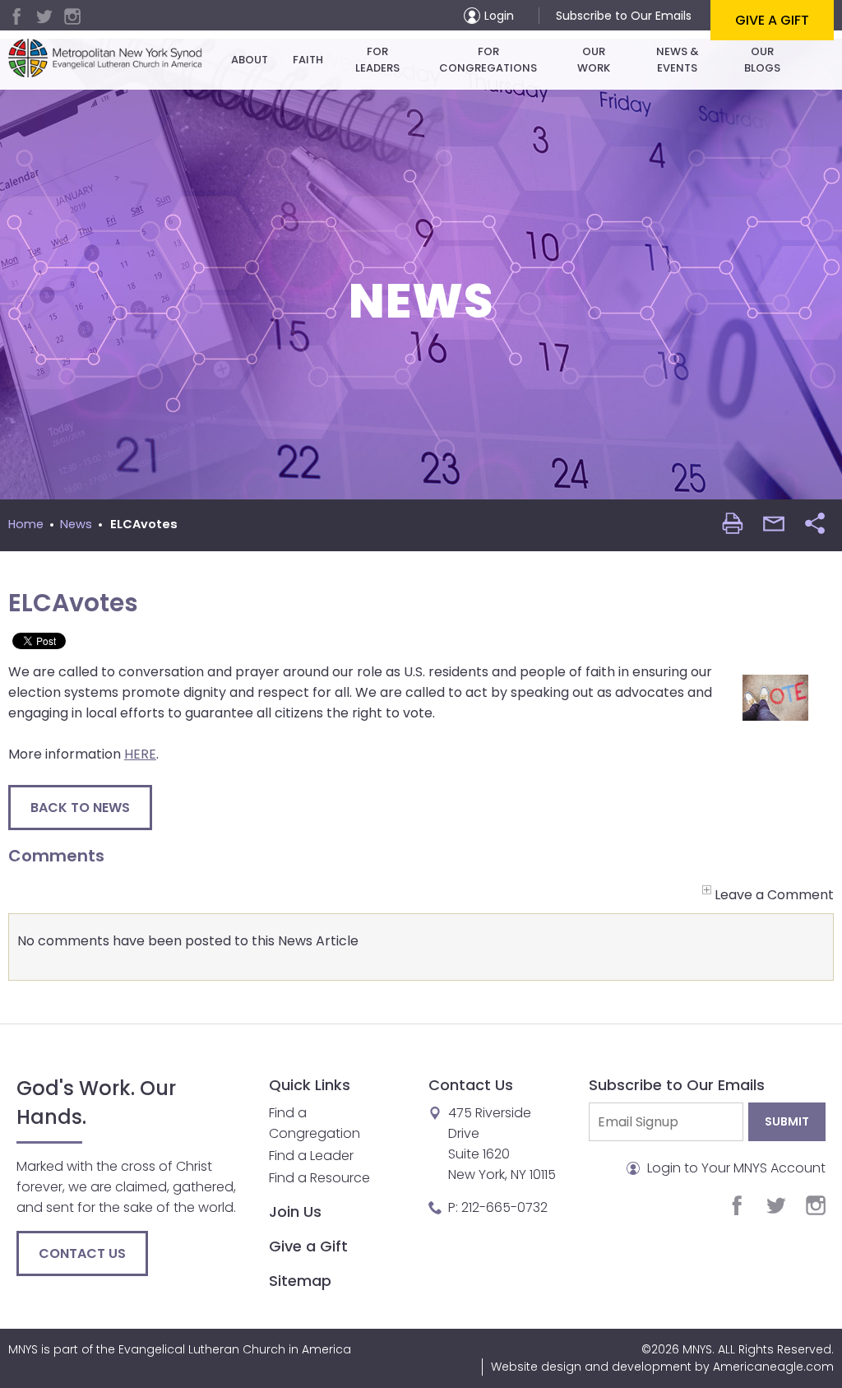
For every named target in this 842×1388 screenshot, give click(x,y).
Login (499, 15)
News (76, 524)
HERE (140, 754)
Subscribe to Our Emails (624, 15)
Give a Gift (772, 20)
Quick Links (309, 1085)
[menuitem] (249, 60)
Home (26, 524)
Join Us (295, 1211)
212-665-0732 (504, 1207)
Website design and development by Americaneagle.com (662, 1366)
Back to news (80, 807)
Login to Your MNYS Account (735, 1167)
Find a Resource (319, 1177)
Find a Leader (311, 1155)
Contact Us (82, 1253)
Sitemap (300, 1280)
